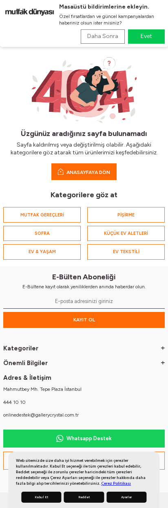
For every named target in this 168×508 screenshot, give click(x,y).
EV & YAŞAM (42, 251)
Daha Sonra (102, 36)
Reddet (84, 497)
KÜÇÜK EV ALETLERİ (126, 233)
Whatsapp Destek (89, 438)
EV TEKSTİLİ (126, 251)
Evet (146, 36)
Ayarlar (126, 497)
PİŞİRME (126, 215)
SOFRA (42, 233)
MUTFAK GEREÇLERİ (42, 215)
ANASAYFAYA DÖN (87, 172)
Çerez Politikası (116, 483)
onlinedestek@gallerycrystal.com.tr (41, 415)
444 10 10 (14, 402)
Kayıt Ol (84, 320)
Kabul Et (41, 497)
